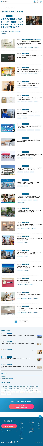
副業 (25, 47)
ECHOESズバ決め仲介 (21, 130)
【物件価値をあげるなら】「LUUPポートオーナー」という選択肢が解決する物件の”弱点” (29, 211)
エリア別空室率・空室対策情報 (35, 39)
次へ (25, 321)
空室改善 (18, 31)
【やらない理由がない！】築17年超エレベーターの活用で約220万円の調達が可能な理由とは (29, 98)
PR (18, 73)
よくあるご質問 (21, 431)
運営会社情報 (39, 427)
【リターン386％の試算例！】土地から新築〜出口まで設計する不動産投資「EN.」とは (29, 56)
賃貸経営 (36, 47)
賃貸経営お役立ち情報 (31, 421)
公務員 (39, 392)
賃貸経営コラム (9, 16)
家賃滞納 (3, 393)
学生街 (32, 172)
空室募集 (11, 388)
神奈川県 (26, 270)
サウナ (23, 228)
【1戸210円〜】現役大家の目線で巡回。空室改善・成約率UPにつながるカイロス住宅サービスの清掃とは (29, 70)
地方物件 (9, 393)
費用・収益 (4, 33)
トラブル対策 (31, 115)
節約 (31, 284)
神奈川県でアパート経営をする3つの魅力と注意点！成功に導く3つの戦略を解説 (29, 267)
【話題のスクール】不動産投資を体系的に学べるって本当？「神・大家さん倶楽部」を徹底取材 (29, 84)
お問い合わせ (39, 422)
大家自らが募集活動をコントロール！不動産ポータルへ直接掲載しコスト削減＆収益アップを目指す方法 (12, 23)
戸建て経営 (12, 31)
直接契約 (26, 284)
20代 (19, 158)
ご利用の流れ (21, 428)
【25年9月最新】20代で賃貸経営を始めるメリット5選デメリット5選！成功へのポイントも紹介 (29, 154)
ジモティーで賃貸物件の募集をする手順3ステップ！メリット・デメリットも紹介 (15, 358)
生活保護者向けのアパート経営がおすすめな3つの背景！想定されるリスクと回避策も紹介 (17, 335)
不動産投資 (33, 392)
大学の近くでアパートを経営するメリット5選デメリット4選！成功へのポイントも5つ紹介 (29, 168)
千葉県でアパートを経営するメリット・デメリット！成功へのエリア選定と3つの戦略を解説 (29, 253)
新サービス (38, 130)
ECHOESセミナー (31, 130)
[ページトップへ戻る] (40, 416)
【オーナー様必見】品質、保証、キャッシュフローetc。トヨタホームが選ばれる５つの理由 (29, 295)
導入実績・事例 (21, 437)
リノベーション (24, 388)
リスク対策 (37, 115)
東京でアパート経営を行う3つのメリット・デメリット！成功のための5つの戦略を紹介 (29, 182)
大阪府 (26, 242)
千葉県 (26, 256)
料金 (21, 425)
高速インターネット (21, 202)
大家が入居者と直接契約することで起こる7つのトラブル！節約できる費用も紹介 (29, 281)
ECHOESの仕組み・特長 (21, 422)
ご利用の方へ (21, 434)
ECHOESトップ (4, 7)
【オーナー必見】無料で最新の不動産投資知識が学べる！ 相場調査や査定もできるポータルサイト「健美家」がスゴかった (29, 43)
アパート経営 (4, 31)
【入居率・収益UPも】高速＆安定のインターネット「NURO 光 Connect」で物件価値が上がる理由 (28, 196)
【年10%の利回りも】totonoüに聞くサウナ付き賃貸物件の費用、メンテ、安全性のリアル (29, 225)
